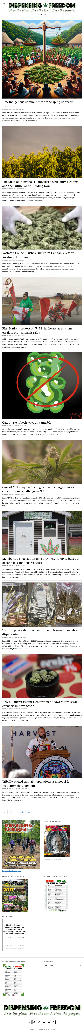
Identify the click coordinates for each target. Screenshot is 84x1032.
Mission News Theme (35, 1029)
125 (21, 812)
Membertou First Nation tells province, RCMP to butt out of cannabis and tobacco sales (40, 561)
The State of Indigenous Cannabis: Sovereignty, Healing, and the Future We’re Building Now (40, 184)
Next (29, 812)
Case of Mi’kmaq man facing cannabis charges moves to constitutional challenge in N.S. (39, 489)
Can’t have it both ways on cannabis (26, 422)
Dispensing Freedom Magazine (11, 871)
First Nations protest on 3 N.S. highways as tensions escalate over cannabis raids (37, 330)
